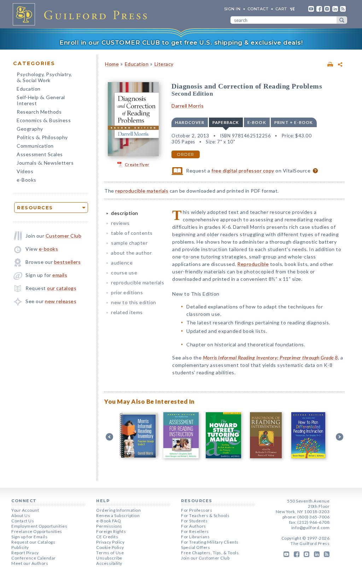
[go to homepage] (82, 14)
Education (29, 89)
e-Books (26, 180)
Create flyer (137, 164)
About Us (20, 515)
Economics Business (44, 121)
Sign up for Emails (29, 536)
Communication (35, 146)
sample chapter (129, 243)
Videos (25, 171)
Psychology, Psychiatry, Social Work (44, 78)
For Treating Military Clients (210, 542)
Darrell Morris (187, 106)
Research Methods (39, 112)
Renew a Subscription (118, 515)
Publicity (20, 547)
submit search (342, 20)
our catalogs (61, 288)
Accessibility (109, 563)
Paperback (225, 122)
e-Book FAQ (108, 520)
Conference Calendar (33, 558)
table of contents (132, 233)
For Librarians (195, 536)
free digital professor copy (242, 171)
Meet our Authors (29, 563)
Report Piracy (25, 552)
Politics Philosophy (42, 138)
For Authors (193, 526)
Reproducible (253, 264)
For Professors (196, 510)
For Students (194, 520)
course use (124, 273)
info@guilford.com (310, 527)
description (124, 213)
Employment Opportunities (39, 526)
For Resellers (195, 531)
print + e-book (293, 122)
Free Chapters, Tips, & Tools (210, 552)
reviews (120, 223)
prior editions (127, 292)
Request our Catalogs (33, 542)
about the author (131, 253)
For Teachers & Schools (205, 515)
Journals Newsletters (45, 163)
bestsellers (67, 262)
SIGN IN (232, 8)
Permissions (109, 526)
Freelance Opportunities (36, 531)
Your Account (25, 510)
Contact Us (22, 520)
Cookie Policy (110, 547)
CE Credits (107, 536)
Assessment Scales (40, 154)
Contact (258, 8)
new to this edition (133, 302)
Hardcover (189, 122)
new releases (60, 301)
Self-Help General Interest (41, 100)
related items (127, 312)
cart (281, 8)
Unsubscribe (109, 558)
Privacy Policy (110, 542)
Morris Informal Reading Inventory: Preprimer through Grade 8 (270, 357)
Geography (30, 129)
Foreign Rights (111, 531)
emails (59, 275)
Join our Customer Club (205, 558)
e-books (48, 249)
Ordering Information (118, 510)
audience (122, 263)
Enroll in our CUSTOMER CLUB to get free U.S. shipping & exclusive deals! (181, 42)
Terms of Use (110, 552)
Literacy (164, 64)
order (185, 154)
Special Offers (195, 547)
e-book (256, 122)
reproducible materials (141, 191)
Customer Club (64, 236)
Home (112, 64)
